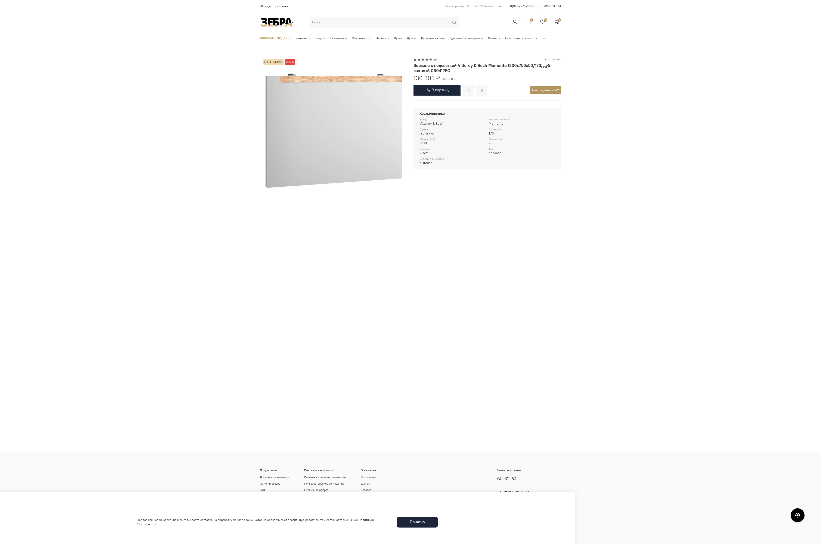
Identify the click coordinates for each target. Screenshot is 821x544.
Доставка (281, 6)
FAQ (262, 490)
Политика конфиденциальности (325, 477)
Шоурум (265, 6)
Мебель (380, 38)
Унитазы (301, 38)
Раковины (337, 38)
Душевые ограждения (465, 38)
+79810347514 (551, 6)
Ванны (492, 38)
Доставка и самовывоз (274, 477)
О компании (369, 477)
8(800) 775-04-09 (522, 6)
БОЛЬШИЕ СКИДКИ (274, 38)
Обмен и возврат (271, 483)
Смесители (359, 38)
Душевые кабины (433, 38)
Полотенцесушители (519, 38)
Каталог (366, 490)
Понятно (417, 522)
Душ (410, 38)
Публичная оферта (316, 490)
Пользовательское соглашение (324, 483)
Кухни (398, 38)
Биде (318, 38)
